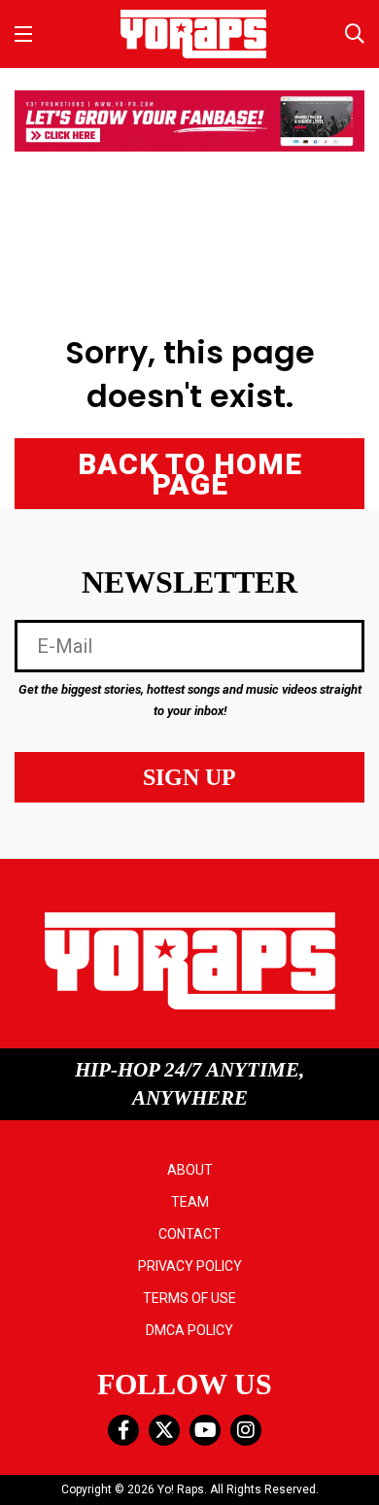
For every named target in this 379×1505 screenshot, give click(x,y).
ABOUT (190, 1170)
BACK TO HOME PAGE (190, 474)
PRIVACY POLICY (190, 1266)
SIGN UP (189, 777)
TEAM (190, 1202)
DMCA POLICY (189, 1330)
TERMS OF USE (189, 1298)
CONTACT (189, 1234)
